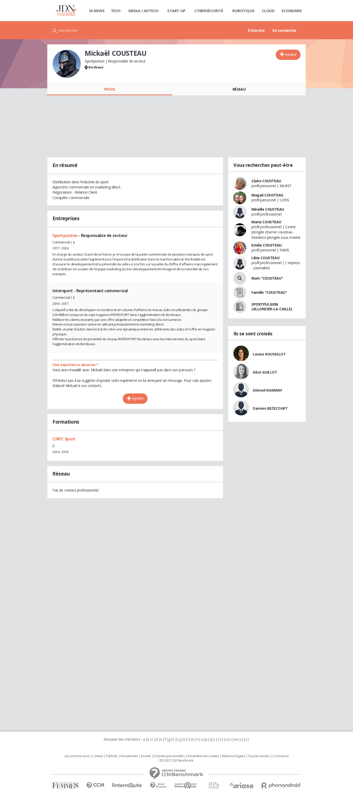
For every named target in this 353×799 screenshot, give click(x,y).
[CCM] (95, 785)
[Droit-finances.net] (158, 785)
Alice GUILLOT (265, 372)
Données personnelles (169, 756)
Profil (110, 89)
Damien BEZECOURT (270, 408)
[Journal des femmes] (65, 785)
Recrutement (129, 756)
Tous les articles (259, 756)
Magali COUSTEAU (267, 195)
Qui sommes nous (76, 756)
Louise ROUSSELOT (269, 354)
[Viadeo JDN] (213, 785)
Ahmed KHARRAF (267, 390)
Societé (146, 756)
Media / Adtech (143, 10)
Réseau (239, 89)
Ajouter (291, 54)
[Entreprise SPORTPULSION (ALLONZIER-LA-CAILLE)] (239, 306)
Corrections (280, 756)
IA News (97, 10)
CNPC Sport (63, 439)
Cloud (268, 10)
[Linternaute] (127, 785)
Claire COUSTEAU (266, 180)
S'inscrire (256, 30)
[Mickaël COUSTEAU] (66, 64)
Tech (115, 10)
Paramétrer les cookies (203, 756)
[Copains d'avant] (186, 785)
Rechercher (68, 30)
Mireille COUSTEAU (267, 209)
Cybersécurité (208, 10)
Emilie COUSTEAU (266, 245)
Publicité (111, 756)
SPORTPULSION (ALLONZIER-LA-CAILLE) (271, 306)
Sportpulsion (65, 235)
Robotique (243, 10)
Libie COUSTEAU (265, 257)
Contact (97, 756)
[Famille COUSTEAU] (239, 292)
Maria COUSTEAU (266, 221)
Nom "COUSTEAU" (267, 278)
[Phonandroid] (281, 785)
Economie (292, 10)
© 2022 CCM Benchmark (176, 760)
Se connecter (284, 30)
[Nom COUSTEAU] (239, 278)
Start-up (176, 10)
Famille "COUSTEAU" (269, 292)
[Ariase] (242, 785)
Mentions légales (233, 756)
